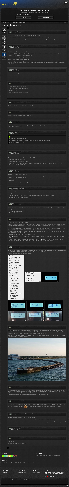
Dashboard (35, 473)
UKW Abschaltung (14, 152)
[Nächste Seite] (14, 28)
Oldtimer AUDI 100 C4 (15, 46)
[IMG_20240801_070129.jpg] (53, 316)
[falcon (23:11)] (14, 456)
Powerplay (12, 32)
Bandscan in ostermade (15, 246)
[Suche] (66, 2)
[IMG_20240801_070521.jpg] (35, 316)
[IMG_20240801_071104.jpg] (17, 316)
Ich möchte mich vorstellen (16, 438)
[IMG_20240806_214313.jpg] (50, 277)
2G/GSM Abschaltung (15, 121)
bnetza (62, 330)
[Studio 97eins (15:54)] (3, 456)
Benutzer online (4, 460)
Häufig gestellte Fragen (22, 472)
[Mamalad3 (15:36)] (5, 456)
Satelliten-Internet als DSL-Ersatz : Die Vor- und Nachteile (21, 102)
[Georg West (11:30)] (12, 456)
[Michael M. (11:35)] (10, 456)
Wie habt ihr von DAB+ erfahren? (17, 218)
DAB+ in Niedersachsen (15, 428)
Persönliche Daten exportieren (8, 473)
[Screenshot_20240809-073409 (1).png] (16, 277)
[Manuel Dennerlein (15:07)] (7, 456)
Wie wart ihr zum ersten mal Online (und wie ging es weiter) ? (22, 413)
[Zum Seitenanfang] (67, 485)
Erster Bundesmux (14, 327)
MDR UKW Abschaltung (15, 83)
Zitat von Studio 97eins (15, 136)
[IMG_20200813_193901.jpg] (37, 359)
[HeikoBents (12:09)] (8, 456)
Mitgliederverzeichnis (36, 472)
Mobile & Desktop (21, 474)
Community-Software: (60, 482)
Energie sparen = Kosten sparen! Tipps (18, 188)
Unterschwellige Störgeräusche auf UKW (18, 111)
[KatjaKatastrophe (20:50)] (16, 456)
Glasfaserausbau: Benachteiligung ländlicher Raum (20, 400)
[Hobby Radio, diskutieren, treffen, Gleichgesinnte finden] (9, 4)
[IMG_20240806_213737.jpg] (35, 305)
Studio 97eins (11, 330)
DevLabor (19, 473)
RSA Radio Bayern (14, 170)
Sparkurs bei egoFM (14, 69)
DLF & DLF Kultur (14, 132)
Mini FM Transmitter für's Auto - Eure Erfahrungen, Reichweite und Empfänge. (24, 386)
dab (15, 62)
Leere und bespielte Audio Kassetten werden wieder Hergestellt (22, 31)
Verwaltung (5, 472)
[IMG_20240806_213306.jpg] (53, 305)
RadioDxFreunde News (37, 474)
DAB (55, 225)
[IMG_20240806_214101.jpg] (17, 305)
